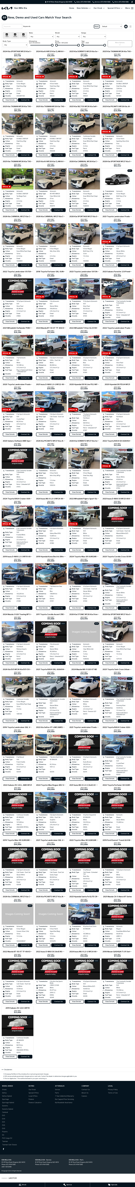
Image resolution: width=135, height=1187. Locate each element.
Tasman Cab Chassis (9, 1145)
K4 (3, 1135)
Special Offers (114, 8)
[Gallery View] (126, 26)
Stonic (4, 1090)
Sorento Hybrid (7, 1109)
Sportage (5, 1099)
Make (31, 33)
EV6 (3, 1125)
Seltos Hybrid (7, 1096)
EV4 (3, 1119)
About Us (85, 1093)
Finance (31, 1099)
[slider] (52, 45)
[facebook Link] (132, 2)
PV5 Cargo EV (7, 1138)
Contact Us (25, 100)
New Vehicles (82, 8)
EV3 (3, 1115)
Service (57, 1090)
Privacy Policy (113, 1090)
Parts (57, 1093)
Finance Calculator (35, 1103)
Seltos (4, 1093)
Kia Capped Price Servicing (64, 1099)
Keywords (26, 26)
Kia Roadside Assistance (63, 1103)
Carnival (5, 1112)
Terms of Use (113, 1093)
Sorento (5, 1106)
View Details (10, 100)
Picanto (5, 1132)
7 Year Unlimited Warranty (64, 1096)
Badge (83, 33)
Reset (97, 26)
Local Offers (33, 1096)
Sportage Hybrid (8, 1103)
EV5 (3, 1122)
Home (71, 8)
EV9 (3, 1128)
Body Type (7, 41)
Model (57, 33)
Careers (84, 1096)
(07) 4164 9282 (11, 1164)
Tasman (5, 1141)
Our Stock (98, 8)
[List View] (130, 26)
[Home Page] (7, 8)
